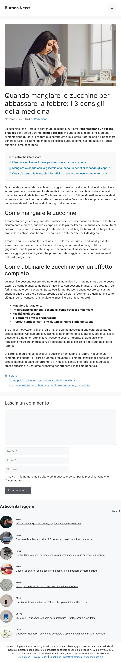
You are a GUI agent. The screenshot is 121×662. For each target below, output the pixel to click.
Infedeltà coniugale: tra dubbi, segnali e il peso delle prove (48, 523)
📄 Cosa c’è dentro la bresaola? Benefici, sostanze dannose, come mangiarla (57, 173)
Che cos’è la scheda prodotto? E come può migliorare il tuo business (54, 539)
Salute (13, 375)
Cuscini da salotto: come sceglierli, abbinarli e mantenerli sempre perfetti (57, 570)
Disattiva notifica (72, 656)
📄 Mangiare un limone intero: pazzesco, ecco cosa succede (47, 162)
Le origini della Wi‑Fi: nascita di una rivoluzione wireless (47, 586)
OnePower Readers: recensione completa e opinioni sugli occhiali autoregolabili (60, 633)
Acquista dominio (93, 656)
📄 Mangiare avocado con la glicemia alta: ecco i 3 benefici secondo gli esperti (59, 168)
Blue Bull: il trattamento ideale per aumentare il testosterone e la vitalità (55, 617)
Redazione (55, 656)
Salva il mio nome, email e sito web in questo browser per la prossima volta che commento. (58, 478)
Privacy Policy (39, 656)
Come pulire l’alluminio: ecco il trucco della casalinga (42, 380)
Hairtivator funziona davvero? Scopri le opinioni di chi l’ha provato (52, 602)
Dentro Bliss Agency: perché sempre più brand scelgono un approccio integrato (60, 554)
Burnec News (17, 8)
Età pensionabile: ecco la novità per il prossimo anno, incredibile (49, 385)
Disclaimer (24, 656)
